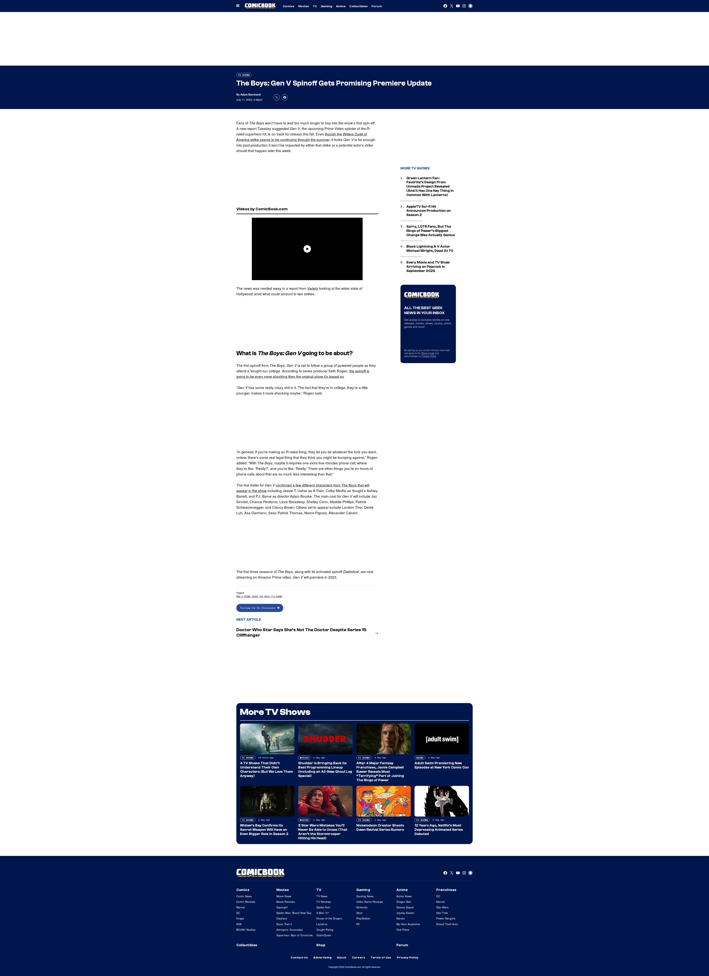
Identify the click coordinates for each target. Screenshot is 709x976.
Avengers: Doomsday (289, 929)
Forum (376, 6)
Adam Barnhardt (250, 94)
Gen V (239, 596)
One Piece (402, 929)
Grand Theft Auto (447, 924)
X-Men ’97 (322, 913)
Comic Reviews (245, 902)
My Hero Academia (408, 924)
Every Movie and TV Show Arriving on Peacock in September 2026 (428, 266)
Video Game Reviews (369, 902)
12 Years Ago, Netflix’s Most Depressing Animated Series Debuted (439, 829)
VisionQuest (323, 935)
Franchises (446, 890)
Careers (358, 957)
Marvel (240, 907)
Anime (341, 6)
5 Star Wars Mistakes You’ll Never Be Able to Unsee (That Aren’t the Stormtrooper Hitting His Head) (322, 831)
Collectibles (358, 6)
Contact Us (299, 957)
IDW (239, 924)
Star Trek (442, 913)
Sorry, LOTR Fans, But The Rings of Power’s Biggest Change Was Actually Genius (430, 231)
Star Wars (442, 907)
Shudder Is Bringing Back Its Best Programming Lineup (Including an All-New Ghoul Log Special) (325, 769)
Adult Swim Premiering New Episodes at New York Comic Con (442, 765)
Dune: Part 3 (284, 924)
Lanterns (321, 924)
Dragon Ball (403, 902)
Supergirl (282, 907)
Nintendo (361, 907)
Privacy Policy (429, 356)
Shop (320, 945)
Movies (303, 6)
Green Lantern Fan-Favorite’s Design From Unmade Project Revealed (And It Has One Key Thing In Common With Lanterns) (430, 186)
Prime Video (251, 596)
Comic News (244, 896)
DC (238, 913)
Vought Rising (324, 929)
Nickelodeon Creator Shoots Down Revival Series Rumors (380, 827)
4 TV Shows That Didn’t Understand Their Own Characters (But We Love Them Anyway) (266, 769)
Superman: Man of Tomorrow (294, 935)
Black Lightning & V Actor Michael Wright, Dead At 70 (429, 248)
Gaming (326, 6)
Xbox (359, 913)
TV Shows (244, 74)
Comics (288, 6)
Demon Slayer (405, 907)
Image (240, 918)
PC (358, 924)
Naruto (400, 918)
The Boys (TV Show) (270, 596)
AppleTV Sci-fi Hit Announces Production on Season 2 (428, 211)
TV (315, 6)
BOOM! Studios (245, 929)
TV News (321, 896)
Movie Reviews (285, 902)
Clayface (281, 918)
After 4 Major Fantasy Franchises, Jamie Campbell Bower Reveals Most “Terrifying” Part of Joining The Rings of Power (380, 771)
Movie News (283, 896)
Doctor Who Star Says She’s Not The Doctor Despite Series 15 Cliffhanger (301, 632)
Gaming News (365, 896)
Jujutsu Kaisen (405, 913)
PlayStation (363, 918)
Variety (312, 288)
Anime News (404, 896)
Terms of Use (427, 353)
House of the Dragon (329, 918)
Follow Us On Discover (258, 608)
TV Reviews (323, 902)
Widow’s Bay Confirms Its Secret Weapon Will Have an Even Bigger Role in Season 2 (264, 829)
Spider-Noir (323, 907)
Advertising (322, 957)
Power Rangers (445, 918)
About (341, 957)
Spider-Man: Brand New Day (294, 913)
